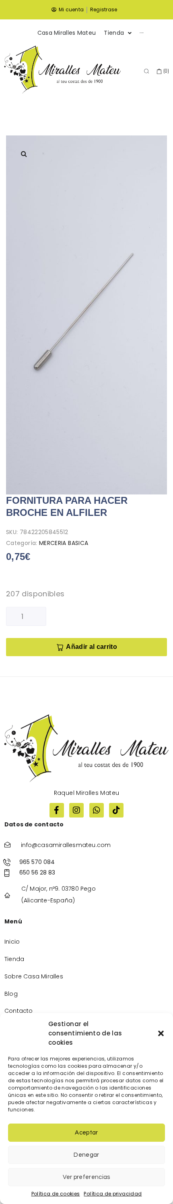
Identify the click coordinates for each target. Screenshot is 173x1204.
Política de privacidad (113, 1193)
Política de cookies (55, 1193)
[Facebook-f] (56, 810)
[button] (161, 1033)
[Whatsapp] (96, 810)
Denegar (86, 1155)
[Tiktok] (116, 810)
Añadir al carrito (91, 646)
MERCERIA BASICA (63, 543)
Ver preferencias (86, 1177)
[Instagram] (76, 810)
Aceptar (86, 1133)
